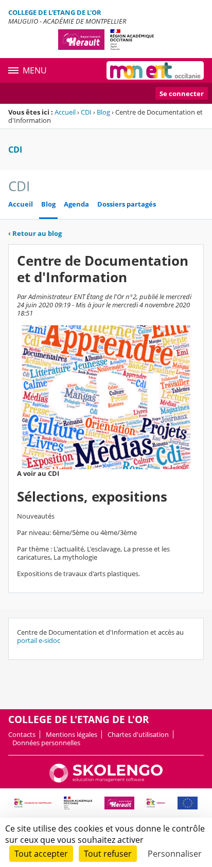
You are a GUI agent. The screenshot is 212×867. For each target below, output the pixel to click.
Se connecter (182, 93)
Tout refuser (108, 853)
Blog (103, 112)
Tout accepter (41, 853)
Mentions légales (71, 734)
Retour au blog (35, 233)
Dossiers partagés (126, 204)
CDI (86, 112)
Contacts (22, 734)
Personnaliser (175, 853)
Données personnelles (46, 743)
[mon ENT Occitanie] (155, 70)
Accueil (65, 112)
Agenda (76, 204)
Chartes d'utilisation (138, 734)
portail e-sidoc (38, 640)
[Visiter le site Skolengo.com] (106, 780)
